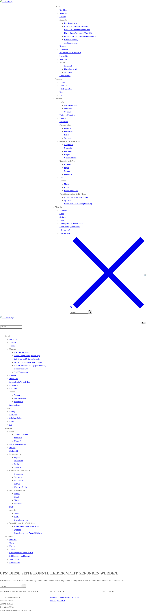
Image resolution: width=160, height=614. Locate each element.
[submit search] (90, 312)
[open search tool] (107, 308)
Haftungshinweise (58, 601)
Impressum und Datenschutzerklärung (65, 597)
